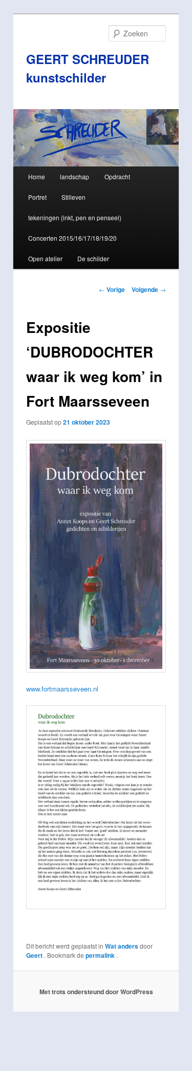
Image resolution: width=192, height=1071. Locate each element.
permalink (101, 955)
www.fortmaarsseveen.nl (62, 689)
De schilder (93, 258)
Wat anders (121, 946)
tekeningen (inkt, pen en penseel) (74, 217)
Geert (35, 955)
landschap (74, 176)
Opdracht (117, 176)
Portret (37, 197)
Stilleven (73, 197)
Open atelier (45, 258)
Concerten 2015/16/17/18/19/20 (72, 238)
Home (36, 176)
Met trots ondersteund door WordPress (96, 991)
